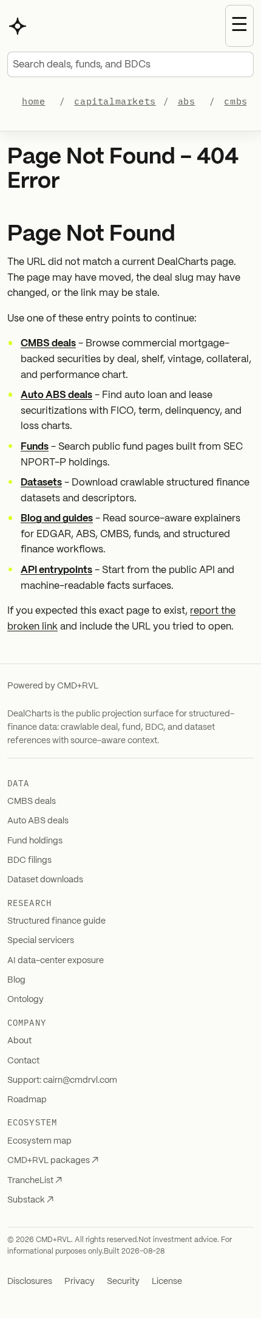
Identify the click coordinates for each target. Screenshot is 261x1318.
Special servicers (40, 940)
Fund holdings (35, 841)
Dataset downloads (45, 880)
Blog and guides (57, 518)
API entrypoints (56, 570)
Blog (16, 980)
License (167, 1281)
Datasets (41, 482)
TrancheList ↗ (34, 1180)
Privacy (79, 1281)
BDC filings (29, 860)
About (19, 1041)
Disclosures (29, 1281)
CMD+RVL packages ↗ (52, 1160)
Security (123, 1281)
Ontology (25, 999)
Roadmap (27, 1100)
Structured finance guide (56, 921)
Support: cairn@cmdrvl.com (62, 1080)
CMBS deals (48, 343)
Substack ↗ (30, 1200)
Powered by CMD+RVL (52, 686)
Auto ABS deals (56, 395)
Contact (23, 1061)
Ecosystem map (39, 1141)
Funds (35, 446)
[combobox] (130, 64)
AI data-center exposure (55, 960)
